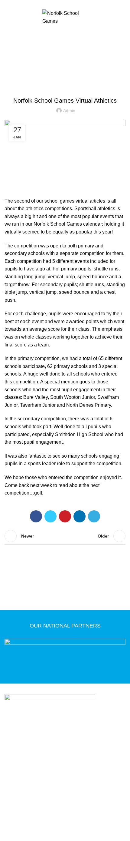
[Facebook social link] (54, 4)
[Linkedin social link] (79, 516)
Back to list (65, 536)
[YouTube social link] (75, 4)
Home (57, 61)
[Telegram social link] (94, 516)
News (73, 61)
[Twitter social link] (61, 4)
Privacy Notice (25, 792)
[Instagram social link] (68, 4)
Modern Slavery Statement (88, 792)
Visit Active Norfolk (69, 801)
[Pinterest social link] (65, 516)
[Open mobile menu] (65, 32)
